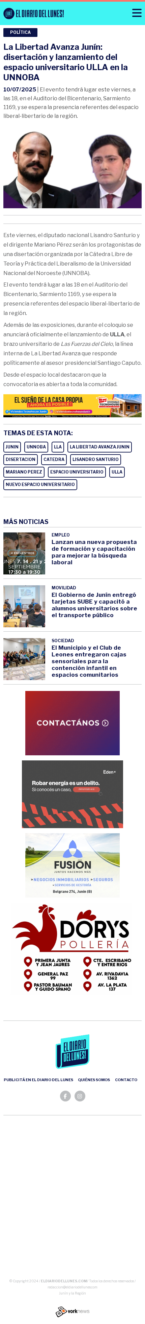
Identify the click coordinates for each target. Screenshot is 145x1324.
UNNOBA (36, 446)
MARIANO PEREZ (24, 472)
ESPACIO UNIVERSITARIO (77, 472)
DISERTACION (20, 459)
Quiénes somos (94, 1079)
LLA (58, 446)
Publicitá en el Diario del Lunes (38, 1079)
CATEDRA (54, 459)
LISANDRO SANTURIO (95, 459)
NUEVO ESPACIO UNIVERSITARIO (40, 484)
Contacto (126, 1079)
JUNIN (12, 446)
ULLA (117, 472)
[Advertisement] (72, 1198)
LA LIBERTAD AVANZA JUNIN (99, 446)
